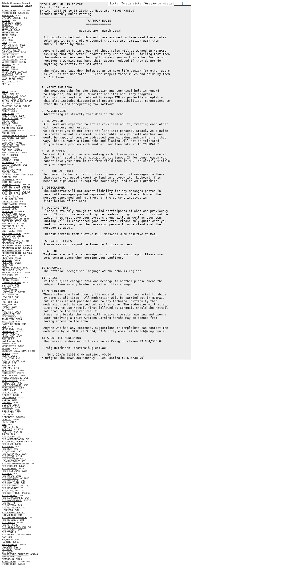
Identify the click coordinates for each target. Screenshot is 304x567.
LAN (4, 326)
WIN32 (5, 67)
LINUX (5, 334)
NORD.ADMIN (9, 370)
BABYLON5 (8, 138)
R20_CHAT (7, 444)
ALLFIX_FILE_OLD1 (12, 101)
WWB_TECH (8, 79)
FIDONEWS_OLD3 (11, 250)
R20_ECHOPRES (11, 454)
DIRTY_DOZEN (10, 201)
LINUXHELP (8, 331)
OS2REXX (7, 409)
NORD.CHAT (8, 373)
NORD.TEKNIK (9, 387)
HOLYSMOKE (9, 292)
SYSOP (6, 20)
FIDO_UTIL (7, 258)
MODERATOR (9, 346)
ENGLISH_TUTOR (11, 233)
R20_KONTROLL (11, 493)
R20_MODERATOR (12, 500)
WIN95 (5, 69)
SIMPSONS (8, 559)
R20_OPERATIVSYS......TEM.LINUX (13, 513)
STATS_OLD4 (9, 13)
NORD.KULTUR (10, 380)
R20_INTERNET (10, 478)
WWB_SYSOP (9, 76)
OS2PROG (7, 407)
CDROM (6, 172)
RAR (4, 537)
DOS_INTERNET (10, 206)
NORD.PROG (9, 383)
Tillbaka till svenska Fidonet (16, 3)
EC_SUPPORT (9, 214)
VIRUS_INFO (8, 57)
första (125, 3)
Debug (28, 5)
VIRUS (5, 54)
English (5, 5)
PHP (4, 424)
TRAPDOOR (8, 32)
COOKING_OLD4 (11, 192)
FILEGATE (7, 263)
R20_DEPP (8, 446)
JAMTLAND (8, 321)
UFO (4, 40)
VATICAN (6, 50)
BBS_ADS (7, 150)
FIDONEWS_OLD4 (11, 253)
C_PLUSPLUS (9, 199)
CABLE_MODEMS (11, 165)
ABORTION (8, 94)
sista (137, 3)
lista (113, 3)
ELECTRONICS (10, 216)
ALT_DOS (7, 103)
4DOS (5, 91)
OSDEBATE (8, 417)
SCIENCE (7, 549)
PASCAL (6, 419)
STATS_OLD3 (9, 10)
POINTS (6, 427)
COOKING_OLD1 (11, 184)
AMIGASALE (8, 108)
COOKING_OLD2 (11, 187)
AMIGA (5, 111)
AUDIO (5, 133)
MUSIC (5, 356)
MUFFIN (6, 353)
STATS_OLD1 (9, 561)
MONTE (6, 348)
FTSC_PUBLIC (9, 277)
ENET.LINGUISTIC (11, 221)
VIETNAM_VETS (10, 52)
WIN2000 (6, 64)
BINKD (5, 157)
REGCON (7, 547)
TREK (5, 35)
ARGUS (6, 123)
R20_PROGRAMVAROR (14, 517)
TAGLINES (7, 23)
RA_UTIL (6, 542)
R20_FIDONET (9, 466)
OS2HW (6, 400)
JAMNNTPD (8, 319)
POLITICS (7, 429)
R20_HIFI (7, 473)
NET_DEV (7, 368)
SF (3, 552)
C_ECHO (6, 196)
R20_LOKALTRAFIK (12, 498)
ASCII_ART (8, 125)
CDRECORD (8, 170)
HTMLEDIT (7, 297)
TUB (4, 37)
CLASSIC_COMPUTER (14, 174)
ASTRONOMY (9, 130)
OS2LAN (6, 405)
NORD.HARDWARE (12, 378)
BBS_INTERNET (10, 152)
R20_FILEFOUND (11, 471)
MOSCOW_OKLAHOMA (14, 351)
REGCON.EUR (9, 544)
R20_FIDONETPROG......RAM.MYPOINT (14, 459)
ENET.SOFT (8, 226)
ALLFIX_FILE (9, 99)
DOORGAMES (9, 204)
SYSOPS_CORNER (12, 18)
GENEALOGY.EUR (11, 282)
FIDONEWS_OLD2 (11, 248)
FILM (4, 265)
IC (3, 309)
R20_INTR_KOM (10, 483)
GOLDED (6, 287)
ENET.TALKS (8, 231)
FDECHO (6, 238)
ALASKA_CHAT (10, 96)
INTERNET (7, 312)
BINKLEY (7, 160)
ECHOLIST (7, 211)
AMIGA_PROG (9, 116)
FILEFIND (7, 260)
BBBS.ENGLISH (10, 145)
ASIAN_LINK (8, 128)
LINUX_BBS (8, 336)
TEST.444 (7, 30)
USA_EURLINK (10, 45)
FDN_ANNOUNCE (11, 241)
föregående (152, 3)
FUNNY (5, 280)
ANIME (5, 121)
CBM (4, 167)
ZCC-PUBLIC (8, 81)
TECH (5, 27)
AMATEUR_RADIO (11, 106)
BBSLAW (6, 147)
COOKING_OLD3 (11, 189)
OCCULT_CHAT (10, 392)
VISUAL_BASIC (10, 59)
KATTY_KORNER (11, 324)
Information (17, 5)
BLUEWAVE (8, 162)
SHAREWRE (8, 556)
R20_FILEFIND (9, 468)
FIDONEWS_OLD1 (11, 245)
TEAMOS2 (7, 25)
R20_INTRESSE (10, 481)
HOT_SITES (8, 294)
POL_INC (7, 432)
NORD (5, 390)
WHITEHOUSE (9, 62)
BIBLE (5, 155)
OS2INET (7, 402)
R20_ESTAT (8, 456)
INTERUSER (8, 314)
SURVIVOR (8, 15)
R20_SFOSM (8, 522)
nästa (167, 3)
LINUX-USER (8, 329)
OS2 (4, 414)
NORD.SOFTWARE (12, 385)
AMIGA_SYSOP (10, 118)
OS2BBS (6, 395)
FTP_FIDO (7, 275)
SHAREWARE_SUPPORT (15, 554)
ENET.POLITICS (10, 223)
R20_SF (6, 525)
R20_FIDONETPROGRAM (15, 463)
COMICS (6, 177)
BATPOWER (8, 143)
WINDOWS (7, 74)
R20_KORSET (9, 495)
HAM (4, 290)
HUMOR (6, 307)
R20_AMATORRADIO (13, 439)
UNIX (4, 42)
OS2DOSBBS (9, 397)
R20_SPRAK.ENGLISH (14, 527)
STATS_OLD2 (9, 564)
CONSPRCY (8, 179)
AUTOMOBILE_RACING (14, 135)
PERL (5, 422)
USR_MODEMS (10, 47)
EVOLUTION (8, 236)
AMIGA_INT (8, 113)
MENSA (6, 343)
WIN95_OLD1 (9, 72)
